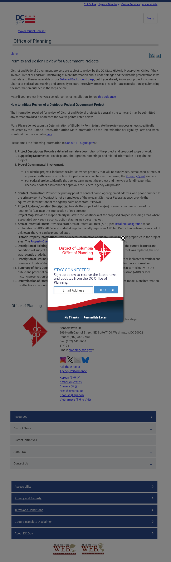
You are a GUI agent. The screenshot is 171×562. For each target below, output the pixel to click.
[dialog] (85, 280)
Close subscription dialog (123, 238)
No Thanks (71, 317)
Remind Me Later (95, 317)
